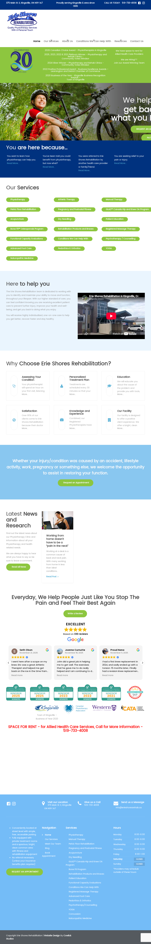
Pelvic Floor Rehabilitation (23, 209)
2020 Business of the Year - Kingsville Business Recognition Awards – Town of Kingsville (75, 77)
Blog (47, 848)
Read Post (51, 576)
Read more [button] (17, 675)
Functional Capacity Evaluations (26, 238)
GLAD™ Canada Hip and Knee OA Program (84, 863)
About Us (67, 41)
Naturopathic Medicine (21, 258)
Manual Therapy (114, 199)
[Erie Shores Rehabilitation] (22, 21)
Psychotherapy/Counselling (83, 905)
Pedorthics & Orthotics (69, 248)
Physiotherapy (17, 199)
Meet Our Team (53, 844)
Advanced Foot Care (21, 248)
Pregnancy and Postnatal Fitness (74, 209)
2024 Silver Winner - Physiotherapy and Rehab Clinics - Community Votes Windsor (75, 64)
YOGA (109, 248)
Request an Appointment (76, 482)
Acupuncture (17, 219)
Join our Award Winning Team (129, 63)
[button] (7, 116)
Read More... (13, 163)
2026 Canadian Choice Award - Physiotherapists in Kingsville (75, 50)
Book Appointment (48, 854)
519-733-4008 (129, 3)
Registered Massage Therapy (121, 229)
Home (36, 41)
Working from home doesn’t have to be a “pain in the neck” (57, 540)
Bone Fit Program (77, 869)
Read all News (18, 567)
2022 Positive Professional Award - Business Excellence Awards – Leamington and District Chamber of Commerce (75, 70)
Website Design (52, 935)
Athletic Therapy (66, 199)
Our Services (51, 41)
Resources (121, 41)
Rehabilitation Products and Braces (75, 229)
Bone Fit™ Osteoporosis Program (26, 229)
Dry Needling (64, 219)
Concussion (75, 914)
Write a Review (75, 613)
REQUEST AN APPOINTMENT (25, 871)
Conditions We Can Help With (93, 41)
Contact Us (136, 41)
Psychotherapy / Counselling (120, 238)
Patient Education (115, 219)
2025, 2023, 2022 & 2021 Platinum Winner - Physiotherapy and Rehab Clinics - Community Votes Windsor (75, 56)
